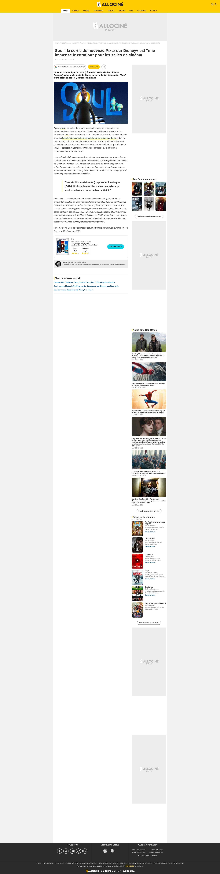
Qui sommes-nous (48, 863)
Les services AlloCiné (160, 863)
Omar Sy (77, 245)
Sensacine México (145, 855)
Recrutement (60, 863)
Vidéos (122, 11)
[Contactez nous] (85, 851)
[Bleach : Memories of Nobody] (137, 610)
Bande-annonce (150, 532)
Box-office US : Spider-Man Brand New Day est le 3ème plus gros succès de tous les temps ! (148, 411)
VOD (131, 11)
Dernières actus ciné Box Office (149, 511)
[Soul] (62, 246)
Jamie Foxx (84, 245)
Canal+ (153, 11)
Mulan (62, 128)
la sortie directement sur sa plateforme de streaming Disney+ (90, 138)
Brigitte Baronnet (68, 262)
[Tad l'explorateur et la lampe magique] (137, 528)
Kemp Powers (85, 243)
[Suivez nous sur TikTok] (79, 851)
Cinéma (75, 11)
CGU (75, 863)
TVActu (111, 11)
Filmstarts (135, 850)
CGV (79, 863)
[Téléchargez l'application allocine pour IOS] (106, 850)
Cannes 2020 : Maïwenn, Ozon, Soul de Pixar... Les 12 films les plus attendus (84, 282)
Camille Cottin (93, 245)
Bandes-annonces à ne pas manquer (149, 216)
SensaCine (153, 850)
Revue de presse (134, 863)
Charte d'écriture (147, 863)
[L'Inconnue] (137, 561)
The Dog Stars (150, 538)
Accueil (57, 43)
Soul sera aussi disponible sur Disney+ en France (73, 290)
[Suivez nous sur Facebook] (60, 851)
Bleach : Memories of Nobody (155, 603)
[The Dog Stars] (137, 545)
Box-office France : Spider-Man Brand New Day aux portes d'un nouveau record (148, 384)
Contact (38, 863)
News (65, 11)
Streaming (98, 11)
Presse (75, 248)
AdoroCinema (154, 853)
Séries (86, 11)
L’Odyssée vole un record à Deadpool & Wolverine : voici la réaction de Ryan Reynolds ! (149, 472)
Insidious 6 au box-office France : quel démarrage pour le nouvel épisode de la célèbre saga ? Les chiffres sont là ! (149, 501)
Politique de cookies (89, 863)
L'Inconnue (149, 554)
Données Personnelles (120, 863)
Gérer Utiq (172, 863)
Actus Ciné (83, 43)
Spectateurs (85, 248)
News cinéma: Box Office (95, 43)
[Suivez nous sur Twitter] (66, 851)
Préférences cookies (104, 863)
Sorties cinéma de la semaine (149, 623)
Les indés (141, 11)
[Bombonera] (137, 593)
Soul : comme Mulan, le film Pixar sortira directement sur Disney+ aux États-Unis (86, 286)
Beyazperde (136, 853)
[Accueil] (110, 4)
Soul (67, 135)
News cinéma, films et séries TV (69, 43)
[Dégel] (137, 577)
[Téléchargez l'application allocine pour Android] (113, 850)
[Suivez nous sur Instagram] (73, 851)
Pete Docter (77, 243)
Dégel (147, 571)
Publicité (69, 863)
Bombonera (149, 587)
